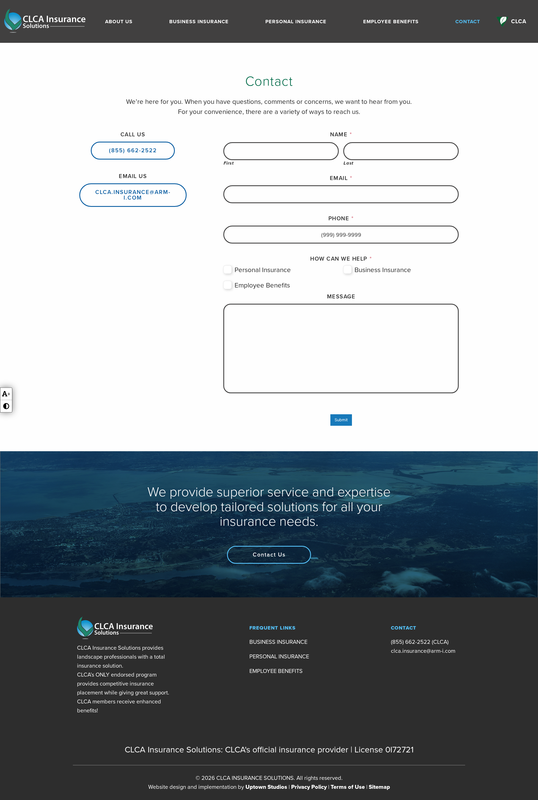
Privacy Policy (309, 787)
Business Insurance (199, 21)
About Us (119, 21)
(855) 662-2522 (133, 150)
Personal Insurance (295, 21)
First (229, 163)
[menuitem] (119, 22)
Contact (467, 21)
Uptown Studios (266, 787)
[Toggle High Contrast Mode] (6, 406)
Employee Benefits (391, 21)
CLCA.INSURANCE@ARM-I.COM (133, 195)
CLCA (519, 21)
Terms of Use (348, 787)
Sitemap (379, 787)
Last (349, 163)
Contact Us (269, 554)
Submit (341, 419)
